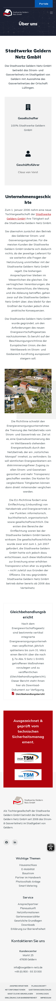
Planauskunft (28, 908)
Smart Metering (28, 885)
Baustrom (28, 873)
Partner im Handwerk (28, 877)
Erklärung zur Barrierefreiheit (28, 928)
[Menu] (51, 12)
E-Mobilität (28, 869)
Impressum (45, 998)
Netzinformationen (28, 912)
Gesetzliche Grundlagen (28, 920)
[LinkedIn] (15, 842)
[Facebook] (6, 842)
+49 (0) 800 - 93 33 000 (28, 971)
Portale (43, 3)
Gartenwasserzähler (28, 916)
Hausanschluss (28, 865)
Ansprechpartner (28, 904)
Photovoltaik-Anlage (28, 881)
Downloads (28, 924)
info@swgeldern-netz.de (28, 967)
